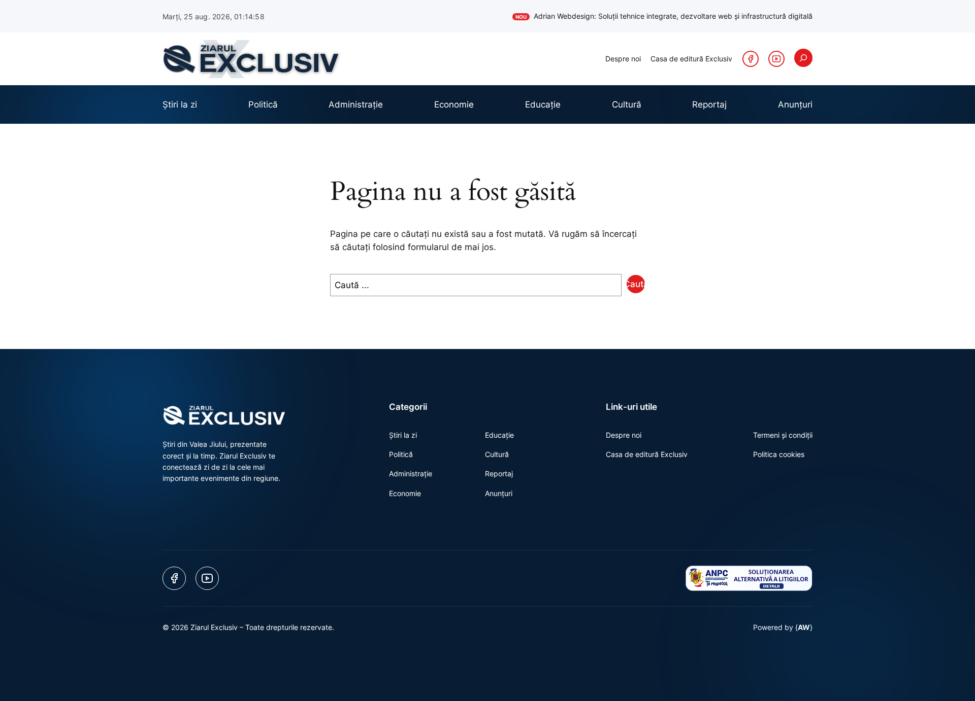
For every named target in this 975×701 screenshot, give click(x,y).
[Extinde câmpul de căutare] (803, 58)
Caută (636, 284)
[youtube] (776, 59)
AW (804, 627)
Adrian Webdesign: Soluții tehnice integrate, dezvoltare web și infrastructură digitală (663, 16)
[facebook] (750, 59)
